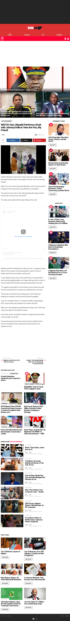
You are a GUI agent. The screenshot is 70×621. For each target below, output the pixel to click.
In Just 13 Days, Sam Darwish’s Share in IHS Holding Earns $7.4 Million (58, 221)
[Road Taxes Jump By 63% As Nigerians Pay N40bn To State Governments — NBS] (35, 422)
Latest (10, 35)
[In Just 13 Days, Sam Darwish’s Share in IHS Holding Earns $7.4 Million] (58, 212)
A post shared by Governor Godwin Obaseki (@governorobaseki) (23, 258)
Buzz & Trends (29, 384)
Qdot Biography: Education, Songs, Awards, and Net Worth (58, 139)
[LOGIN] (68, 38)
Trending (59, 35)
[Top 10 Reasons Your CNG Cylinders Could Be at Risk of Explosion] (35, 544)
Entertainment (16, 442)
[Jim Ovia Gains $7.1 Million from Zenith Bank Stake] (35, 594)
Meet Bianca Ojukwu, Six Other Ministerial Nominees (11, 579)
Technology (14, 373)
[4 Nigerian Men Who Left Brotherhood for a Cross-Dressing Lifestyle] (58, 263)
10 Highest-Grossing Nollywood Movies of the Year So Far (34, 463)
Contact (67, 616)
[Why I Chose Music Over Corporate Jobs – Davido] (12, 493)
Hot (43, 35)
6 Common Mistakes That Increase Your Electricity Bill (34, 579)
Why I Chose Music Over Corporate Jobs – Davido (34, 491)
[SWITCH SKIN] (65, 38)
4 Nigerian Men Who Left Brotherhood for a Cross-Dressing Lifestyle (58, 273)
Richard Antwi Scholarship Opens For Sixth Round (58, 164)
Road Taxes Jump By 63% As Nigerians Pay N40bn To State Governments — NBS (35, 432)
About (62, 616)
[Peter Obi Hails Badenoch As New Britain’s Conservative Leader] (11, 422)
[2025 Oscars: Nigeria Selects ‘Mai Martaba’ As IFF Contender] (12, 506)
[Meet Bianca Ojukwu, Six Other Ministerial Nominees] (11, 570)
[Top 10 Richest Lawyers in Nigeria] (11, 544)
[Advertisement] (35, 12)
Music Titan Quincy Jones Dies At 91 (34, 449)
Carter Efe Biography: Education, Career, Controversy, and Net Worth (58, 189)
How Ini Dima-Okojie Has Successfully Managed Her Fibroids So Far (35, 477)
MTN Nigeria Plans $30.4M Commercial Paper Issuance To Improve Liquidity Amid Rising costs (11, 409)
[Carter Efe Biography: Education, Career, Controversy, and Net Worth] (58, 179)
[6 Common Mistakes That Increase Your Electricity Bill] (35, 570)
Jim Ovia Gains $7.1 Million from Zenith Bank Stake (34, 603)
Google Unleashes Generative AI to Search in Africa (10, 378)
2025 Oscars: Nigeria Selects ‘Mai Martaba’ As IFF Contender (34, 505)
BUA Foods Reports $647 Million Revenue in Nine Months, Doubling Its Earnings (33, 409)
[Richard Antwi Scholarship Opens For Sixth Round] (58, 155)
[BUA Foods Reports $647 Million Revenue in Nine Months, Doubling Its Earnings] (52, 105)
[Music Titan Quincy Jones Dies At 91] (12, 450)
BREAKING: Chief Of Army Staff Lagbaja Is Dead (33, 388)
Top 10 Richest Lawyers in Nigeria (10, 553)
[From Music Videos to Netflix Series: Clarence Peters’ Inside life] (12, 521)
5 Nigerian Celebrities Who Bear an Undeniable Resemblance (58, 247)
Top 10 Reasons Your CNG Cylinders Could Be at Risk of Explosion (34, 553)
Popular (27, 35)
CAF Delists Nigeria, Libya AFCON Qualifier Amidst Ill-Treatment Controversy (11, 604)
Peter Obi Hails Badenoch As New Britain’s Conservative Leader (11, 432)
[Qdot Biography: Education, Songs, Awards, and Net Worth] (58, 129)
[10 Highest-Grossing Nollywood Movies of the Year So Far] (12, 464)
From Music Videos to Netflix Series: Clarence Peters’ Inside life (34, 520)
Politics (38, 384)
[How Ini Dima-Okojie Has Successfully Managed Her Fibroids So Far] (12, 478)
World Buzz (12, 427)
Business (4, 403)
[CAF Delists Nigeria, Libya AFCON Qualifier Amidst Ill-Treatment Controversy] (11, 594)
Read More (5, 557)
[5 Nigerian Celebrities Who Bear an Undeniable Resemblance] (58, 237)
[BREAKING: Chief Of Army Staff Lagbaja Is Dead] (35, 79)
